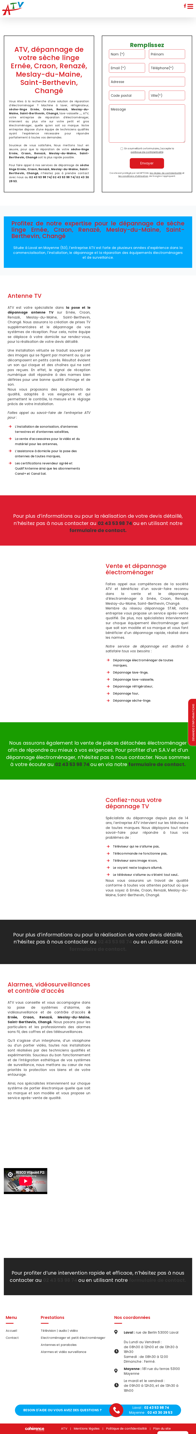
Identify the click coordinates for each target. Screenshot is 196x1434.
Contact (12, 1338)
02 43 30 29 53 (159, 1412)
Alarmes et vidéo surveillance (63, 1352)
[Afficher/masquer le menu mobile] (190, 6)
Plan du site (162, 1428)
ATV (64, 1428)
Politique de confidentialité (126, 1428)
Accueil (11, 1330)
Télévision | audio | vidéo (59, 1330)
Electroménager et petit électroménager (73, 1338)
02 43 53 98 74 (156, 1407)
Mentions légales (87, 1428)
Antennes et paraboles (59, 1345)
